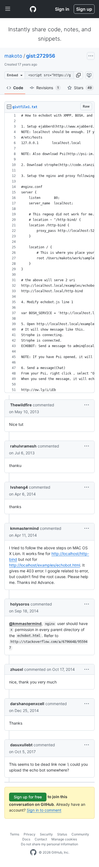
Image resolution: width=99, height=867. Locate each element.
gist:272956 (40, 56)
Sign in (62, 9)
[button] (78, 75)
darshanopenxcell (27, 703)
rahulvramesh (23, 446)
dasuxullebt (21, 744)
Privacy (29, 834)
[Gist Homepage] (33, 9)
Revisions (47, 87)
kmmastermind (24, 528)
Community (80, 834)
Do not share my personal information (49, 844)
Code (18, 87)
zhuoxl (16, 669)
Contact (41, 839)
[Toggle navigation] (7, 9)
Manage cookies (64, 839)
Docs (26, 839)
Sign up (84, 9)
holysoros (19, 604)
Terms (14, 834)
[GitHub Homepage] (33, 852)
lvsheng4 (19, 487)
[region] (49, 253)
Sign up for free (28, 797)
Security (46, 834)
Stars (83, 87)
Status (62, 834)
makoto (13, 56)
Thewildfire (21, 404)
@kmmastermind (25, 623)
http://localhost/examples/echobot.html (44, 565)
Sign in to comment (44, 810)
